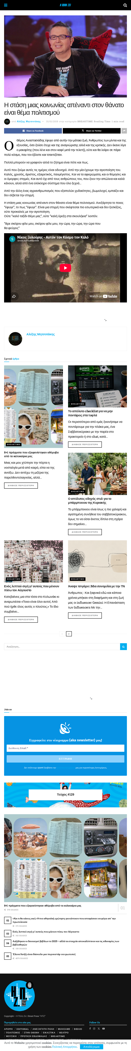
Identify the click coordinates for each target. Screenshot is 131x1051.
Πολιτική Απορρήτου (64, 1046)
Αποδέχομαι (91, 1046)
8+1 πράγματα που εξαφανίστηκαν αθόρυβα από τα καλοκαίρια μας (31, 454)
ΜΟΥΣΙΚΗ (11, 1036)
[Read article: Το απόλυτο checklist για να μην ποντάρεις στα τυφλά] (97, 386)
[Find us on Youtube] (103, 1028)
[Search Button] (125, 5)
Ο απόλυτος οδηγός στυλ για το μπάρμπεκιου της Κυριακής (89, 501)
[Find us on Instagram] (94, 1028)
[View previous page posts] (62, 633)
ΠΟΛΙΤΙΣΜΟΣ (13, 1032)
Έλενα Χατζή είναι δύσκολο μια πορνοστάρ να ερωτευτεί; (44, 954)
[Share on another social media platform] (124, 131)
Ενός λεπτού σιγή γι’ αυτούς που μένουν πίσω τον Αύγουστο (31, 588)
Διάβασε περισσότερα (23, 485)
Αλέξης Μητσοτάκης (29, 121)
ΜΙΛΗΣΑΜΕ (64, 1029)
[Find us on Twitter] (99, 1028)
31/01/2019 (52, 121)
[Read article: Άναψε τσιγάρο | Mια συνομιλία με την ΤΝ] (97, 561)
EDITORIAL (23, 1029)
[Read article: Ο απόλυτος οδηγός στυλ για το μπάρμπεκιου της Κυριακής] (97, 474)
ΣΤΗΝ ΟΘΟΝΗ (31, 1032)
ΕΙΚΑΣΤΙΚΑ (49, 1032)
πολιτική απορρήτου (66, 767)
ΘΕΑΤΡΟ (64, 1032)
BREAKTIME (85, 121)
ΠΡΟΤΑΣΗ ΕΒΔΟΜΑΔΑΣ (33, 1036)
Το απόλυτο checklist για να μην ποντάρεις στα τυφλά (90, 413)
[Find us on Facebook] (90, 1028)
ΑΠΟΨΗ (8, 1029)
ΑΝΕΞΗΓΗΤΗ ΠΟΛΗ (43, 1029)
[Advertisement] (64, 316)
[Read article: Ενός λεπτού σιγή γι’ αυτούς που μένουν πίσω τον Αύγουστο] (33, 561)
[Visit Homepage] (65, 5)
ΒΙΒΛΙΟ (78, 1029)
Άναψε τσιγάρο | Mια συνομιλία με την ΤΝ (96, 586)
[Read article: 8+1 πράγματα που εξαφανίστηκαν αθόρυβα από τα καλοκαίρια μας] (33, 406)
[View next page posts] (69, 633)
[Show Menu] (5, 5)
